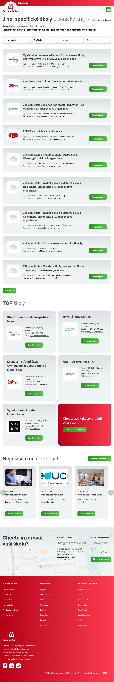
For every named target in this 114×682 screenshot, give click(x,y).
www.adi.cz (90, 376)
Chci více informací (73, 430)
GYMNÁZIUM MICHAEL (78, 317)
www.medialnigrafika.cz (39, 336)
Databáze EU (23, 3)
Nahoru (10, 290)
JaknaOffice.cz (83, 610)
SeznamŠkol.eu (9, 26)
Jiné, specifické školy (25, 26)
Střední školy (7, 600)
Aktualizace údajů (47, 595)
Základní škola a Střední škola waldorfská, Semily (52, 243)
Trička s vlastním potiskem (88, 600)
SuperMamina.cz (84, 615)
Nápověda (44, 615)
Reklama (43, 600)
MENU (108, 9)
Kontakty (43, 625)
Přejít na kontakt (100, 559)
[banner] (11, 7)
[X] (11, 665)
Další (111, 493)
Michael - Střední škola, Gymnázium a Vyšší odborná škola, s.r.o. (26, 365)
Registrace (44, 590)
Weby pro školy (84, 590)
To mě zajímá (97, 65)
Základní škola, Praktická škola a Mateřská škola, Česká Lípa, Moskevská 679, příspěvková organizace (52, 187)
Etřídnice (81, 595)
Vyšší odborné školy (10, 610)
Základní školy (8, 595)
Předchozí (3, 493)
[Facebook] (5, 665)
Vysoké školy (8, 615)
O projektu (44, 605)
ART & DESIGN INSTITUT (79, 361)
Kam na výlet (83, 625)
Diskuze (43, 610)
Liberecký (40, 26)
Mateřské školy (8, 590)
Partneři (43, 620)
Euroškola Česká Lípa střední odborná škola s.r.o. (52, 81)
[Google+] (18, 665)
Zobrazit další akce (99, 459)
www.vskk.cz (35, 429)
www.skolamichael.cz (38, 384)
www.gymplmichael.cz (94, 331)
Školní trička (82, 605)
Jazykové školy (8, 605)
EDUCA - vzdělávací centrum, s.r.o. (44, 131)
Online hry (81, 620)
